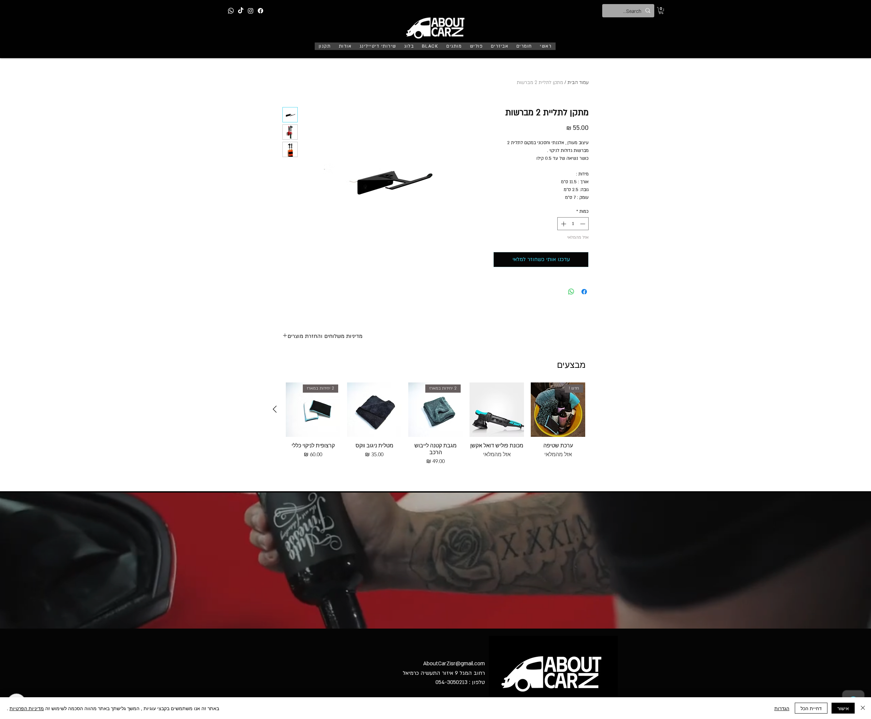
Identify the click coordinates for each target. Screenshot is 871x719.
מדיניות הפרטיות (27, 708)
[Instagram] (250, 10)
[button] (661, 10)
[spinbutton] (573, 224)
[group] (435, 424)
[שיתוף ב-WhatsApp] (571, 292)
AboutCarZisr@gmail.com (454, 663)
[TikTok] (240, 10)
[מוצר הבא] (275, 409)
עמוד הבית (578, 82)
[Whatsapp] (230, 10)
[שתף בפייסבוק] (584, 292)
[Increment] (563, 224)
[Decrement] (583, 224)
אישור (843, 708)
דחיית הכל (811, 708)
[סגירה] (863, 708)
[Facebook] (260, 10)
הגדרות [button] (781, 708)
